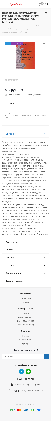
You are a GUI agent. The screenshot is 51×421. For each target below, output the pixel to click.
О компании (25, 298)
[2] (9, 80)
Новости (25, 302)
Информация (25, 308)
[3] (11, 80)
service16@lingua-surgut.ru (27, 384)
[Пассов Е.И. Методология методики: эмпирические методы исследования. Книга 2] (25, 55)
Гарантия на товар (25, 324)
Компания (25, 293)
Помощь (25, 313)
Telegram (21, 371)
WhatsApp (28, 371)
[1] (6, 80)
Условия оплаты (25, 317)
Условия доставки (25, 321)
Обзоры (25, 336)
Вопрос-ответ (25, 339)
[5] (16, 80)
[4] (14, 80)
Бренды (25, 343)
